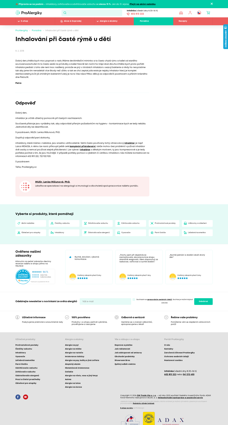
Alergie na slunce (73, 387)
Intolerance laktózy (74, 357)
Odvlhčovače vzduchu (98, 223)
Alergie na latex (73, 383)
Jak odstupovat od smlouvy (128, 353)
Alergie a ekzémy (108, 21)
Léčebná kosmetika (197, 233)
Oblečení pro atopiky (31, 233)
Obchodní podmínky (125, 357)
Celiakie (69, 372)
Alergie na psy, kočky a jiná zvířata (82, 360)
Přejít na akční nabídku (143, 4)
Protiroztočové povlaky (165, 223)
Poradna (144, 21)
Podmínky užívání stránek (143, 403)
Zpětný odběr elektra (125, 364)
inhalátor (129, 143)
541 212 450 (188, 375)
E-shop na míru (126, 408)
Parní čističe (160, 233)
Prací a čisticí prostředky (27, 380)
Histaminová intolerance (77, 368)
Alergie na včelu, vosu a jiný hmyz (81, 376)
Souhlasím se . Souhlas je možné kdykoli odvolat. (164, 301)
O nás (167, 345)
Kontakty (168, 349)
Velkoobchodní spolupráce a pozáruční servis (180, 398)
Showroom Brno (122, 360)
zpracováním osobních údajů (159, 300)
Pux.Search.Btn (65, 13)
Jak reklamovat (122, 349)
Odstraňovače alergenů (99, 233)
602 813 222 (137, 14)
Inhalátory (59, 233)
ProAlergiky (21, 31)
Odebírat (203, 302)
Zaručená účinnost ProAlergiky (179, 353)
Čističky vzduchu (62, 223)
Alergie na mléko (73, 349)
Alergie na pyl (72, 345)
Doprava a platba (123, 345)
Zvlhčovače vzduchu (131, 223)
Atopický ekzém (72, 364)
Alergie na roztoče (74, 353)
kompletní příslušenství (83, 146)
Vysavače (126, 233)
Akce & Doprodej (72, 21)
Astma (68, 380)
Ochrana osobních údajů (176, 357)
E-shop (24, 21)
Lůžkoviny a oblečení (197, 223)
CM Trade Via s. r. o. (146, 396)
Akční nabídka (28, 223)
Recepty (183, 21)
